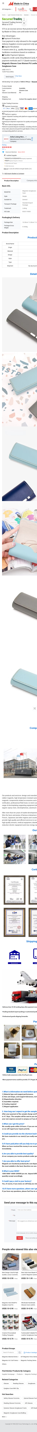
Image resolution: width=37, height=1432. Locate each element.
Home (3, 15)
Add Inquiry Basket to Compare (14, 173)
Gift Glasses (29, 1403)
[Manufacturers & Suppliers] (18, 4)
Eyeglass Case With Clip (11, 1388)
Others (4, 1364)
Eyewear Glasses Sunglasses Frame (15, 1408)
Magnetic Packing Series (28, 1360)
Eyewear (26, 15)
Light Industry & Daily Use (15, 15)
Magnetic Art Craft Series (10, 1360)
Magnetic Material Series (10, 1357)
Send (19, 1238)
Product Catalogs (31, 1352)
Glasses (6, 1383)
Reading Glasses (18, 1383)
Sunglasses (31, 1383)
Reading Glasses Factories (12, 1403)
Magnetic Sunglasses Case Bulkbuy (15, 1413)
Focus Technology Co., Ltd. (26, 1424)
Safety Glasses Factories (11, 1398)
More (4, 1417)
